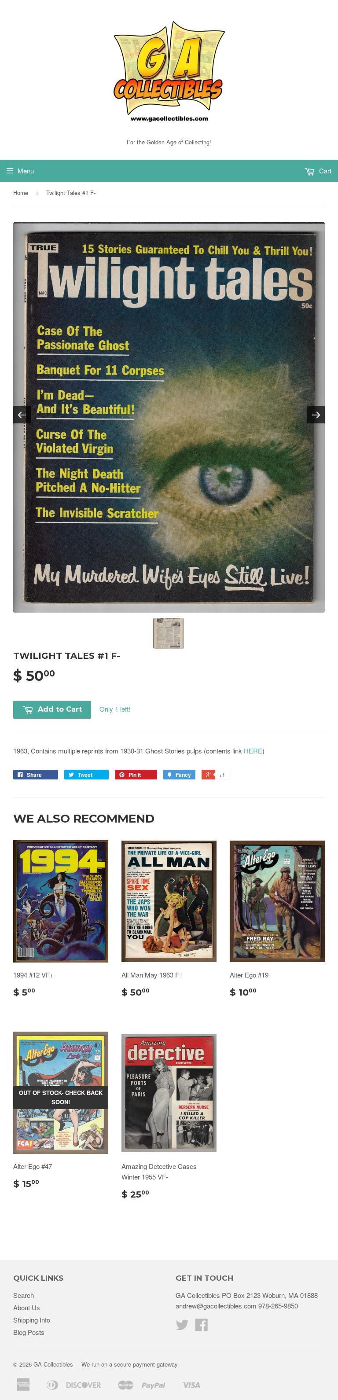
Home (20, 192)
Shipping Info (31, 1319)
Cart (324, 170)
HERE (253, 750)
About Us (26, 1307)
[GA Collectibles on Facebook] (201, 1327)
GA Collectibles (53, 1364)
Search (23, 1295)
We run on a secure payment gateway (129, 1364)
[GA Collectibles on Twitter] (182, 1327)
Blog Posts (28, 1332)
